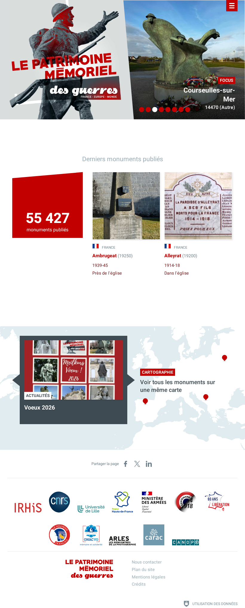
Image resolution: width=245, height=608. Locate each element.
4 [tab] (160, 110)
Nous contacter (147, 562)
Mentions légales (148, 577)
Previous (16, 380)
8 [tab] (186, 110)
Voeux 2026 (39, 408)
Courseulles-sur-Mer (209, 94)
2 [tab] (147, 110)
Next (131, 380)
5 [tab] (166, 110)
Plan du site (143, 570)
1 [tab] (140, 110)
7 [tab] (180, 110)
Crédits (139, 584)
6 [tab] (173, 110)
